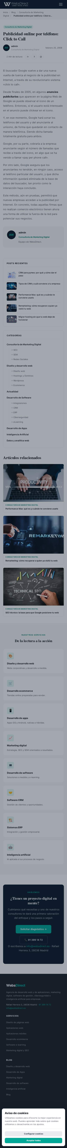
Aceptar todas (33, 1140)
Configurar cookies (33, 1133)
